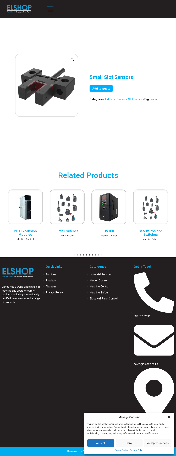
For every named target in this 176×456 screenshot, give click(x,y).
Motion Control (67, 235)
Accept (100, 443)
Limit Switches (25, 235)
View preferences (157, 443)
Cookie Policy (121, 450)
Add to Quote (101, 88)
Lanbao (154, 99)
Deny (129, 443)
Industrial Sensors (116, 99)
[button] (169, 417)
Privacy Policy (137, 450)
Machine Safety (109, 239)
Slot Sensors (136, 99)
